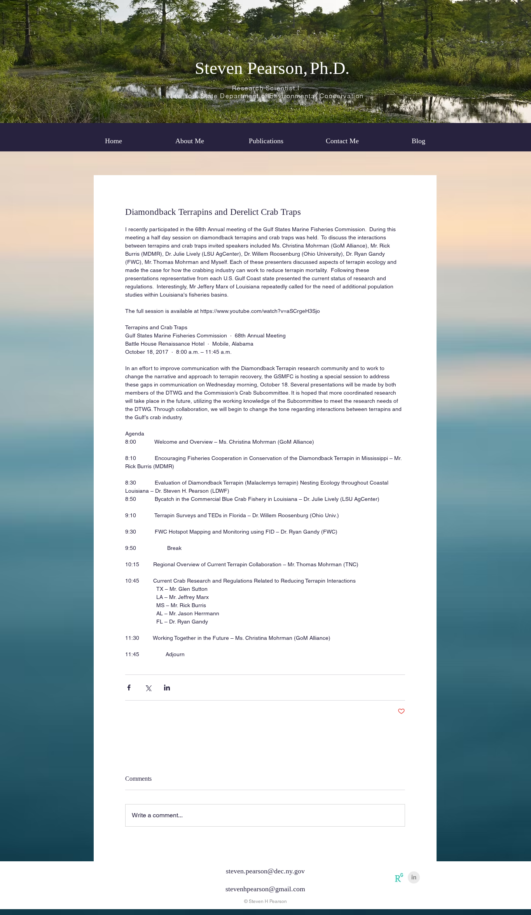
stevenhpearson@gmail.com (265, 889)
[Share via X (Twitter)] (148, 687)
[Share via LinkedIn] (167, 687)
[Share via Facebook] (129, 687)
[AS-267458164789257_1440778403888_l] (399, 877)
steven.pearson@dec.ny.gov (265, 871)
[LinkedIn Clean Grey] (414, 877)
